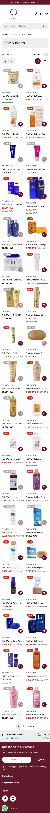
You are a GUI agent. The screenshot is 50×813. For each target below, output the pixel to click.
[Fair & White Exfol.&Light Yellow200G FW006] (37, 227)
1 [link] (18, 726)
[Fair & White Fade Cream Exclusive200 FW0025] (13, 262)
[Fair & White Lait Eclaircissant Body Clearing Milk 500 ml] (37, 441)
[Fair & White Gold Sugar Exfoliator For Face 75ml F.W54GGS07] (13, 371)
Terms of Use (33, 767)
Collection (15, 34)
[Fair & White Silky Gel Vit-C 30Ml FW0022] (13, 659)
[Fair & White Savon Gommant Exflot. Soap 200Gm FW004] (37, 585)
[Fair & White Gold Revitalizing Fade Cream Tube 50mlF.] (13, 336)
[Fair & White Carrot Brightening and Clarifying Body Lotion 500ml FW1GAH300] (37, 78)
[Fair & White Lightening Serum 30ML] (13, 480)
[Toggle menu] (3, 13)
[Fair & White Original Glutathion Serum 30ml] (13, 550)
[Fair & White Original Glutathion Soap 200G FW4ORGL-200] (37, 550)
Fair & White (7, 92)
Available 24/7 (13, 738)
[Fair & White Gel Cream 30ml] (37, 262)
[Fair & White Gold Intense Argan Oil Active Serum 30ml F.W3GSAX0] (37, 298)
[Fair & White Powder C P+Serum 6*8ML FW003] (13, 585)
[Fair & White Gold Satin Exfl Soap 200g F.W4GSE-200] (37, 336)
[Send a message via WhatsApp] (4, 808)
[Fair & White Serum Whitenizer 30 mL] (37, 623)
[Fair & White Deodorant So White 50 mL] (37, 152)
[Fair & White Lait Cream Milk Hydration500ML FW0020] (13, 441)
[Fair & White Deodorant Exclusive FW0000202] (13, 152)
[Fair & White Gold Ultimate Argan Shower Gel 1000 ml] (37, 371)
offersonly (13, 808)
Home (4, 34)
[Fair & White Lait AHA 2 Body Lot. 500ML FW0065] (37, 406)
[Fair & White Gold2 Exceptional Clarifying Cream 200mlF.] (13, 78)
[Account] (41, 13)
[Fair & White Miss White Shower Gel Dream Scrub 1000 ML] (37, 480)
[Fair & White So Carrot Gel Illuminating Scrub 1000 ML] (37, 659)
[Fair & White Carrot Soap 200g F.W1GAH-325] (37, 116)
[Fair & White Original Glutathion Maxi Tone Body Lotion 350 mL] (37, 515)
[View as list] (45, 61)
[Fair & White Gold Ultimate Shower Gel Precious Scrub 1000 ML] (13, 406)
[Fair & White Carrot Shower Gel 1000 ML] (13, 116)
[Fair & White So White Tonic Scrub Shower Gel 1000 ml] (37, 697)
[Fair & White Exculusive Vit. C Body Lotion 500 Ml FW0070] (13, 227)
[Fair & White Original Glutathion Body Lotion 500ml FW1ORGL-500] (13, 515)
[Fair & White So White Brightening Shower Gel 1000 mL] (13, 697)
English (5, 791)
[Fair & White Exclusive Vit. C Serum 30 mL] (13, 187)
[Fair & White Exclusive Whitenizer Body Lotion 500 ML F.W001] (37, 188)
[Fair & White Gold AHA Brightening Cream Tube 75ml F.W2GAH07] (13, 298)
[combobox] (25, 26)
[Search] (44, 26)
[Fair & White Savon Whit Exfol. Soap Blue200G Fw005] (13, 623)
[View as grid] (38, 61)
